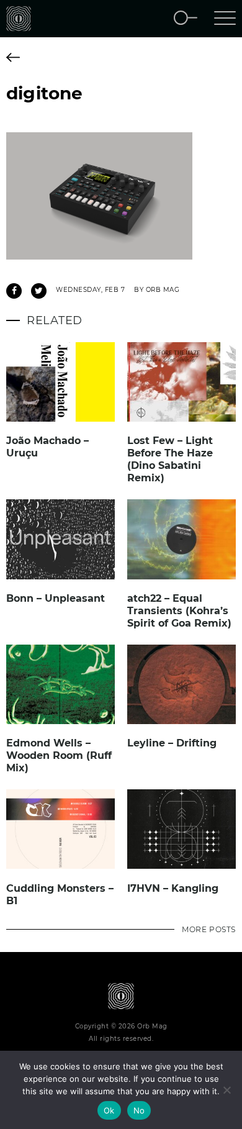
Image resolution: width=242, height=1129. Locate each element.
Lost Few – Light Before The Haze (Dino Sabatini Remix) (170, 459)
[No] (226, 1090)
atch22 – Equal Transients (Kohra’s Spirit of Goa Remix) (179, 610)
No (139, 1110)
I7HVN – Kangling (172, 888)
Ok (109, 1110)
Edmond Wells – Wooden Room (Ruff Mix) (59, 755)
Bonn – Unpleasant (55, 598)
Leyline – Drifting (172, 743)
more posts (209, 929)
